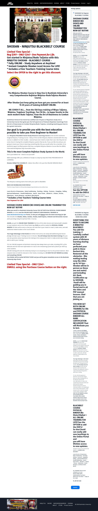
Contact (83, 3)
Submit (75, 487)
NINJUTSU (30, 3)
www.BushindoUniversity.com (16, 214)
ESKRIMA (56, 3)
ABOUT (62, 3)
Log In (88, 3)
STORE (68, 3)
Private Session (75, 3)
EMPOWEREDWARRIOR (46, 3)
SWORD (36, 3)
